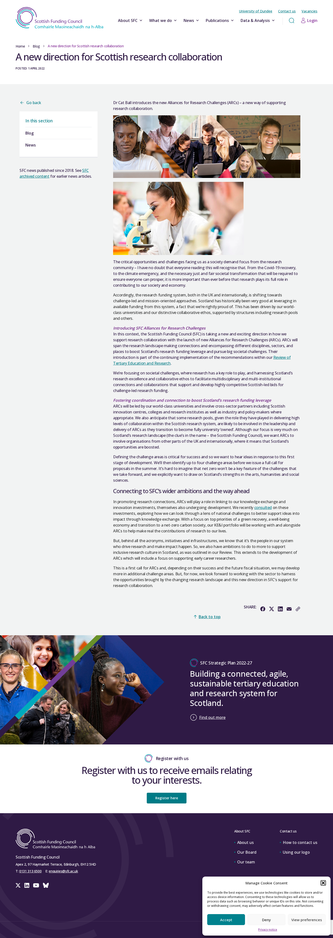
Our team (246, 862)
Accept (226, 919)
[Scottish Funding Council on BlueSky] (46, 885)
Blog (36, 46)
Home (20, 46)
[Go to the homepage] (59, 18)
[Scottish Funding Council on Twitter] (18, 885)
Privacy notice (267, 930)
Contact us (287, 11)
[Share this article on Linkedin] (280, 608)
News (189, 20)
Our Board (246, 852)
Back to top (210, 616)
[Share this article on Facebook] (262, 608)
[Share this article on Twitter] (271, 608)
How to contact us (300, 842)
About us (245, 842)
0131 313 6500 (30, 871)
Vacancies (309, 11)
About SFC (127, 20)
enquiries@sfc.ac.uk (63, 871)
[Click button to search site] (291, 20)
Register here (166, 798)
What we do (160, 20)
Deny (266, 919)
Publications (217, 20)
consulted (263, 507)
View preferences (306, 919)
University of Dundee (255, 11)
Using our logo (296, 852)
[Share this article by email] (289, 608)
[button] (323, 882)
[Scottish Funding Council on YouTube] (36, 885)
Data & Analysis (255, 20)
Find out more (212, 717)
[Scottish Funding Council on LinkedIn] (26, 885)
